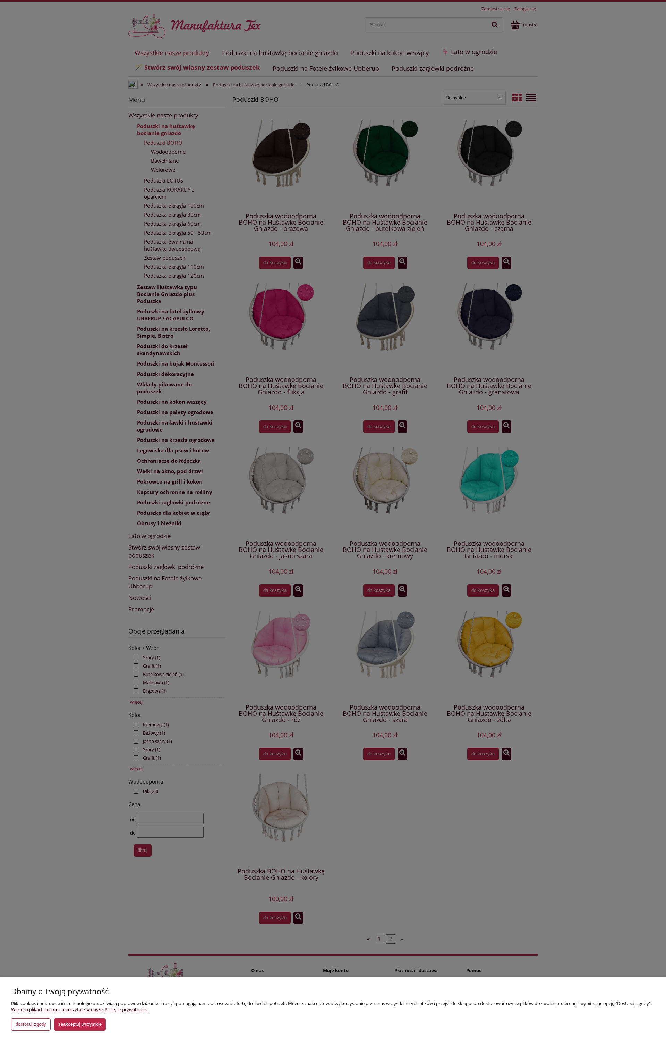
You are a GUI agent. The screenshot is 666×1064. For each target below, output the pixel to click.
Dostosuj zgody (31, 1024)
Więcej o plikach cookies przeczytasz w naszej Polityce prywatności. (79, 1009)
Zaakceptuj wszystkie (80, 1024)
